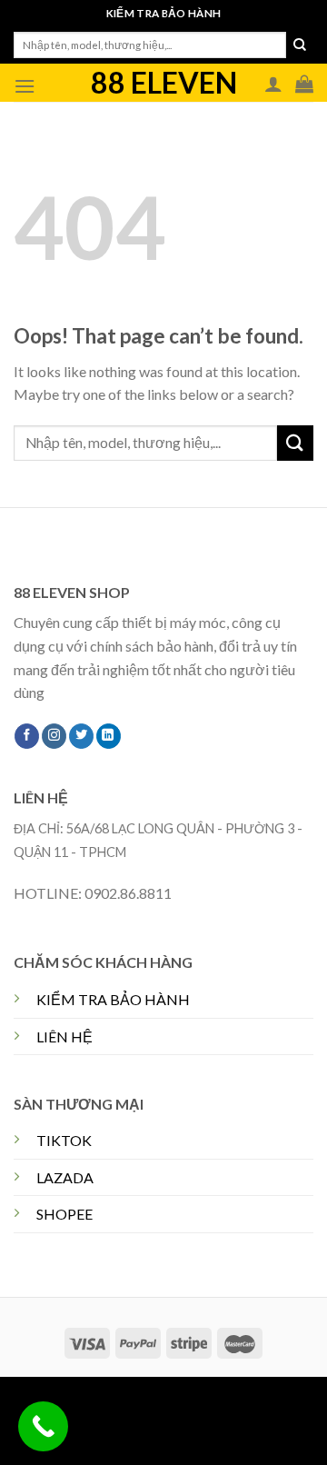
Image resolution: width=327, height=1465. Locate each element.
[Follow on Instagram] (54, 736)
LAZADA (65, 1177)
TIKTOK (64, 1140)
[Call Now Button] (43, 1426)
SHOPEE (64, 1213)
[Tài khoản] (273, 84)
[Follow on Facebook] (27, 736)
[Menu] (24, 86)
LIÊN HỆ (64, 1036)
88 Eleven (164, 82)
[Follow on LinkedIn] (108, 736)
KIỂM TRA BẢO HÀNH (113, 999)
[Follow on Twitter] (81, 736)
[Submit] (299, 45)
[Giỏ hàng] (304, 84)
